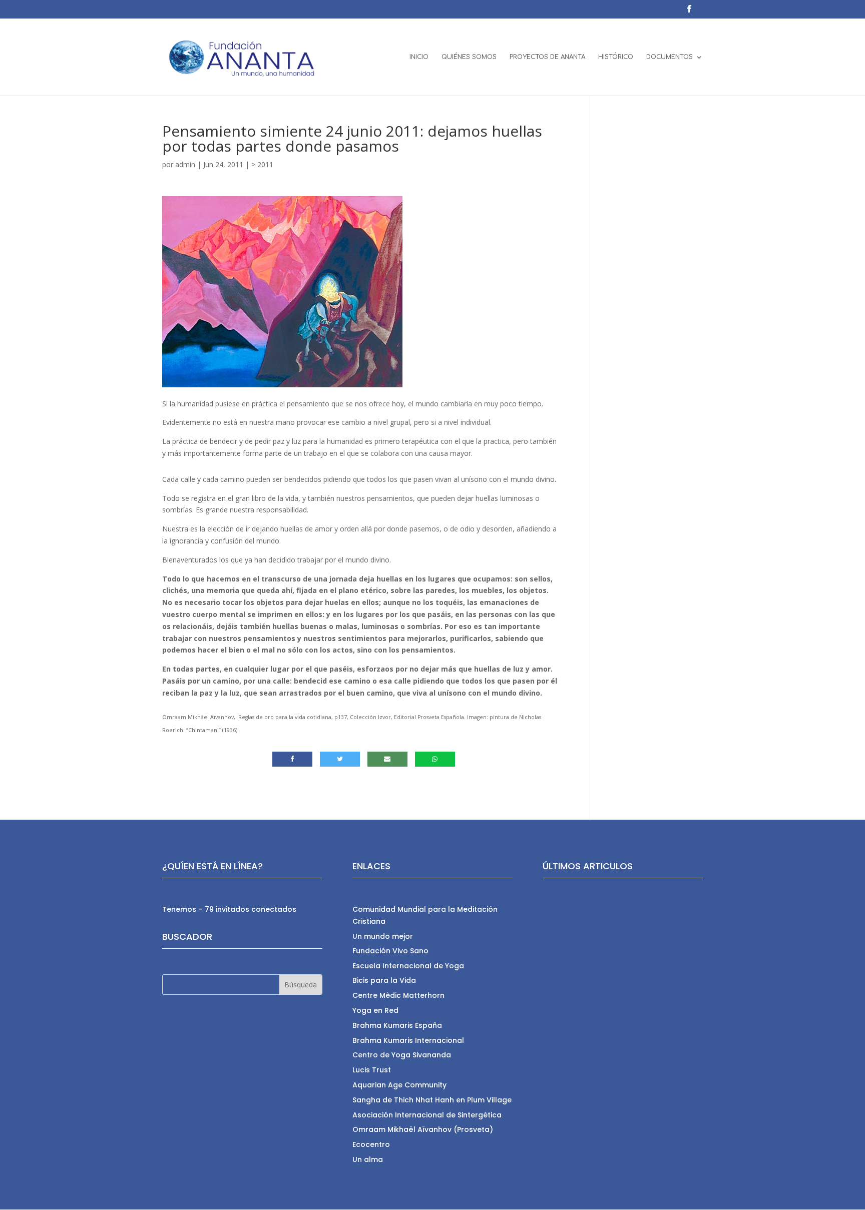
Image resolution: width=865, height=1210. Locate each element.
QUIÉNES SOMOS (469, 57)
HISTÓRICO (615, 57)
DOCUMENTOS (669, 57)
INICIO (418, 57)
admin (185, 164)
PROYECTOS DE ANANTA (547, 57)
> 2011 (262, 164)
